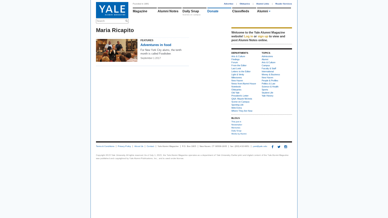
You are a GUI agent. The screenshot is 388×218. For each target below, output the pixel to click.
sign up (263, 36)
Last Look (236, 68)
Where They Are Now (241, 111)
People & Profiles (270, 80)
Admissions (267, 56)
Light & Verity (237, 74)
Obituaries (245, 4)
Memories (235, 128)
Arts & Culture (238, 56)
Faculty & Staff (269, 68)
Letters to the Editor (241, 71)
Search (101, 21)
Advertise (228, 4)
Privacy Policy (124, 146)
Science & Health (270, 86)
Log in (248, 36)
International (268, 71)
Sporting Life (237, 105)
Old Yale (235, 92)
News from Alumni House (243, 83)
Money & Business (271, 74)
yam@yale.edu (260, 146)
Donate (212, 11)
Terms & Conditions (105, 146)
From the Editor (239, 65)
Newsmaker (236, 125)
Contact (150, 146)
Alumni (262, 11)
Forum (234, 62)
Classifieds (240, 11)
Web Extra (236, 108)
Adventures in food (155, 45)
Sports (265, 89)
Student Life (267, 92)
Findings (235, 59)
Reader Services (283, 4)
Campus (266, 65)
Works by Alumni (239, 134)
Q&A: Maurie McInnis (241, 98)
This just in (236, 122)
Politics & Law (268, 83)
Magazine (140, 11)
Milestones (236, 77)
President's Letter (240, 95)
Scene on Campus (240, 102)
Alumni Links (262, 4)
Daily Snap (190, 11)
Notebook (236, 86)
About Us (138, 146)
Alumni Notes (168, 11)
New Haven (237, 80)
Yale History (267, 95)
